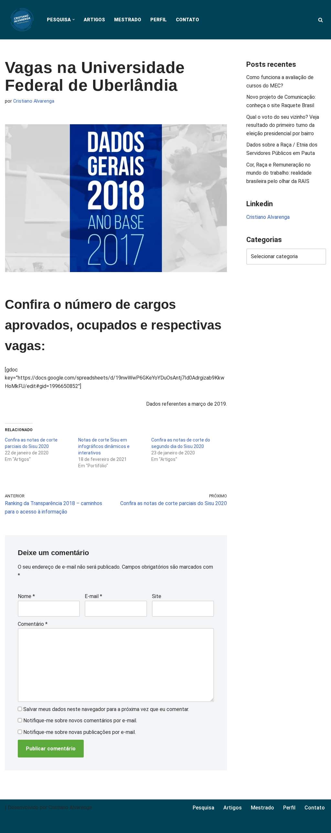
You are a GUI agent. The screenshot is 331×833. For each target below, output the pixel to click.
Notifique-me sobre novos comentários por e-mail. (80, 720)
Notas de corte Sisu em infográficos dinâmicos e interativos (104, 446)
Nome (26, 596)
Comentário (33, 624)
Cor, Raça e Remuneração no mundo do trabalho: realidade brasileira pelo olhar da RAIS (279, 173)
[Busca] (320, 19)
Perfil (158, 20)
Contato (187, 20)
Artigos (94, 20)
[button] (73, 19)
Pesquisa (203, 808)
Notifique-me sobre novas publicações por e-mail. (79, 732)
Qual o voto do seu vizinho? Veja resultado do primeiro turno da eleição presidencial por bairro (282, 125)
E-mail (93, 596)
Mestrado (127, 20)
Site (156, 596)
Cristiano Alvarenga (33, 101)
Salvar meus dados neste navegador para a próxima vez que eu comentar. (106, 709)
